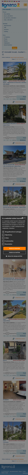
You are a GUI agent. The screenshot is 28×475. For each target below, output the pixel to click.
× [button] (24, 218)
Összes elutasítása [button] (14, 252)
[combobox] (22, 218)
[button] (14, 256)
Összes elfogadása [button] (14, 248)
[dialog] (14, 237)
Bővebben (12, 228)
